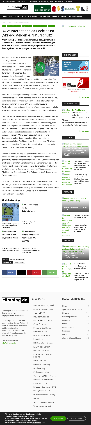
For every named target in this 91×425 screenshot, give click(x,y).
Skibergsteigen (19, 262)
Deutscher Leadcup (40, 332)
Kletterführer (37, 364)
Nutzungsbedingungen (46, 1)
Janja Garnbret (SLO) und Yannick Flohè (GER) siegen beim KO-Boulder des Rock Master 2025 (81, 165)
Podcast (37, 379)
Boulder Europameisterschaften (43, 309)
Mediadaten (33, 1)
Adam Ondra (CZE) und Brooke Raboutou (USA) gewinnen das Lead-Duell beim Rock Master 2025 (81, 179)
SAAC (54, 387)
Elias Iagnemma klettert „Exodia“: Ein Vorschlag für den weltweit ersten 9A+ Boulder (75, 151)
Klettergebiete (33, 16)
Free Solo (36, 351)
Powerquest (47, 379)
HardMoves (45, 351)
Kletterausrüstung (76, 92)
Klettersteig (46, 364)
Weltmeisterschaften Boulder (43, 402)
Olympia (36, 376)
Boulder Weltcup (41, 316)
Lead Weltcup (39, 368)
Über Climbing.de (22, 1)
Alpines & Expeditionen (14, 26)
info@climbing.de (9, 343)
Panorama (51, 26)
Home (5, 16)
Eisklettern (38, 339)
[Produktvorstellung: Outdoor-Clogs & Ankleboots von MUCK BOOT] (67, 230)
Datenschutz (59, 1)
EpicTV (36, 347)
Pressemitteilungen (41, 383)
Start (3, 23)
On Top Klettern (78, 110)
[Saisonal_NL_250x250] (75, 38)
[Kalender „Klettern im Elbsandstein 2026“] (67, 220)
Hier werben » (83, 97)
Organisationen (27, 26)
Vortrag (36, 398)
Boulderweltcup (39, 320)
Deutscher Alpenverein (40, 26)
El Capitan (50, 343)
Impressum (68, 1)
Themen (63, 16)
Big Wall (50, 305)
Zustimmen (58, 418)
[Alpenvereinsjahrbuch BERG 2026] (75, 204)
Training (52, 395)
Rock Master (46, 387)
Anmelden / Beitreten (8, 1)
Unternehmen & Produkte (49, 16)
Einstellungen (15, 418)
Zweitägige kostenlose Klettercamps (78, 73)
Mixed (47, 372)
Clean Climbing (40, 324)
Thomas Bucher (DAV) (17, 259)
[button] (86, 17)
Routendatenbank (75, 16)
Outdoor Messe (49, 376)
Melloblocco (38, 372)
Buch (50, 320)
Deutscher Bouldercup (42, 328)
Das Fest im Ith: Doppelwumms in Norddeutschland (80, 266)
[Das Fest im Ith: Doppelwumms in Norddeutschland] (67, 270)
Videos (17, 16)
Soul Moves (48, 391)
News (11, 16)
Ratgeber (37, 387)
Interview (37, 360)
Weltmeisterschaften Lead (42, 406)
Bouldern (39, 313)
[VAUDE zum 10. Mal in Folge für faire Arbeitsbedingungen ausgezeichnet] (67, 275)
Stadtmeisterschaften (40, 395)
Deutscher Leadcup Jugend (41, 335)
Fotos (24, 16)
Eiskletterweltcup (39, 343)
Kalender (46, 361)
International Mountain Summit (43, 355)
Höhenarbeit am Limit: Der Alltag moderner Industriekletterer (75, 255)
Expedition (45, 347)
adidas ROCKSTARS (39, 305)
